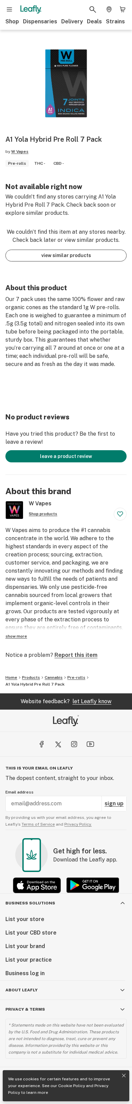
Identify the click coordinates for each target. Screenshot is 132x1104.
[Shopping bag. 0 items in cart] (122, 9)
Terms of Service (38, 824)
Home (11, 677)
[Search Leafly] (93, 9)
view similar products (66, 255)
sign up (114, 803)
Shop (12, 21)
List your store (24, 919)
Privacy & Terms (25, 1009)
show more (16, 636)
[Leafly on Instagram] (74, 744)
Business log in (25, 973)
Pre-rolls (76, 677)
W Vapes (19, 151)
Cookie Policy (71, 1085)
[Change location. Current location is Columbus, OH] (109, 9)
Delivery (72, 21)
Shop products (43, 513)
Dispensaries (40, 21)
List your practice (28, 960)
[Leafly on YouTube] (90, 744)
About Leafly (21, 990)
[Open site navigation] (9, 9)
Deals (94, 21)
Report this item (75, 655)
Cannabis (54, 677)
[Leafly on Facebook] (42, 744)
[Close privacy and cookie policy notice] (124, 1075)
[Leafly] (31, 9)
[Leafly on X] (58, 744)
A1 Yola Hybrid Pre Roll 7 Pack (35, 684)
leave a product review (66, 456)
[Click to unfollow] (120, 514)
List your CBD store (31, 932)
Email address (19, 792)
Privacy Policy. (78, 824)
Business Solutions (30, 903)
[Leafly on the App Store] (37, 885)
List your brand (25, 946)
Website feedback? (66, 701)
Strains (115, 21)
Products (31, 677)
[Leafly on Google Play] (92, 885)
